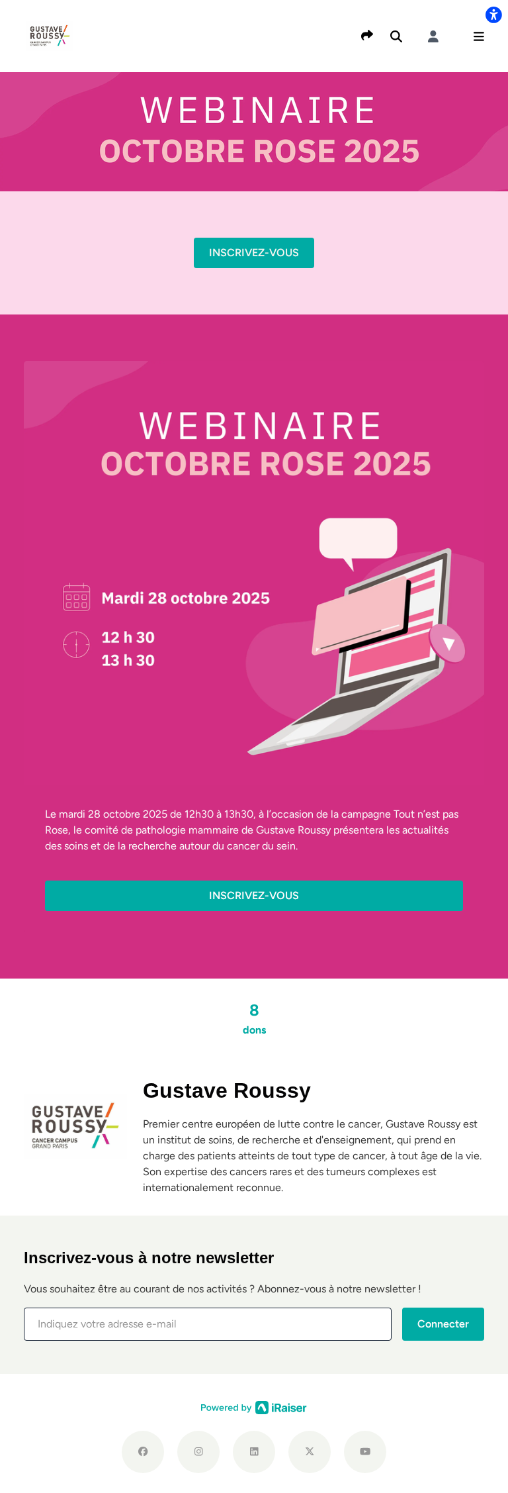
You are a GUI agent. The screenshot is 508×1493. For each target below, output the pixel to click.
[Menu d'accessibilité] (493, 15)
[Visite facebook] (143, 1452)
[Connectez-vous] (433, 36)
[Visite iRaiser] (254, 1407)
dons (254, 1018)
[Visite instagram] (198, 1452)
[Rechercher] (396, 36)
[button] (479, 36)
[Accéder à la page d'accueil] (49, 35)
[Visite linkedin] (254, 1452)
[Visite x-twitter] (309, 1452)
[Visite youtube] (365, 1452)
